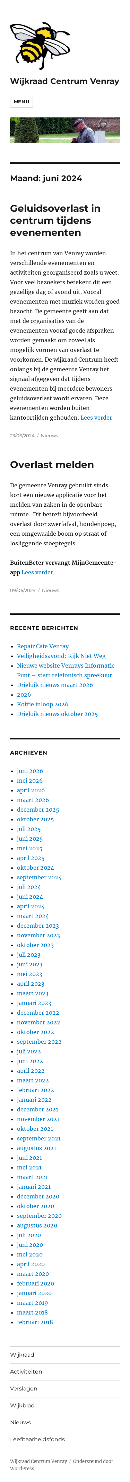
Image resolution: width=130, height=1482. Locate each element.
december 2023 (38, 925)
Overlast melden (52, 464)
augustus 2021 (36, 1148)
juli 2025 (29, 828)
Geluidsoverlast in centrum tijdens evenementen (55, 220)
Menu (21, 101)
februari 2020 (35, 1283)
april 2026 (31, 790)
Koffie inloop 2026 (43, 704)
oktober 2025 (35, 819)
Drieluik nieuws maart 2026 (55, 684)
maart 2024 (33, 915)
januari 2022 (34, 1099)
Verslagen (23, 1388)
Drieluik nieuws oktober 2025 (57, 713)
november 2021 (38, 1119)
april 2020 (31, 1264)
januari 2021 (34, 1186)
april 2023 (30, 983)
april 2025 (31, 857)
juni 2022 (30, 1061)
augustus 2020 (37, 1225)
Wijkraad (22, 1354)
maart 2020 (33, 1273)
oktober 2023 (35, 944)
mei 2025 (30, 848)
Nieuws (49, 435)
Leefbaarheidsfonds (37, 1439)
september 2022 (39, 1041)
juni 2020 (30, 1244)
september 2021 (39, 1138)
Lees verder (96, 417)
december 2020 (38, 1196)
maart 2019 (32, 1302)
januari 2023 (34, 1003)
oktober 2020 (35, 1206)
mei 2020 (30, 1254)
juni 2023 (30, 964)
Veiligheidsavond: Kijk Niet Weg (61, 655)
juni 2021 (29, 1157)
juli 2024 (29, 886)
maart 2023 (33, 993)
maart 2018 (32, 1312)
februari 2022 (35, 1090)
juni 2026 (30, 770)
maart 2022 (33, 1080)
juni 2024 (30, 896)
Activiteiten (26, 1371)
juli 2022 (29, 1051)
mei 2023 (29, 974)
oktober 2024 (35, 867)
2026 (24, 694)
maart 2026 (33, 799)
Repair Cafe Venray (43, 646)
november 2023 (38, 935)
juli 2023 (29, 954)
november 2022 (38, 1022)
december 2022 (38, 1012)
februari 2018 (35, 1322)
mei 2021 (29, 1167)
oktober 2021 (35, 1128)
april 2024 (31, 906)
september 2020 (39, 1215)
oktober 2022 (35, 1032)
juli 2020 (29, 1235)
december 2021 (37, 1109)
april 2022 (31, 1070)
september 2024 (39, 877)
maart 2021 (32, 1177)
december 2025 (38, 809)
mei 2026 (30, 780)
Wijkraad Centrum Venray (64, 81)
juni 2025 (30, 838)
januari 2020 (34, 1293)
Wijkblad (22, 1405)
